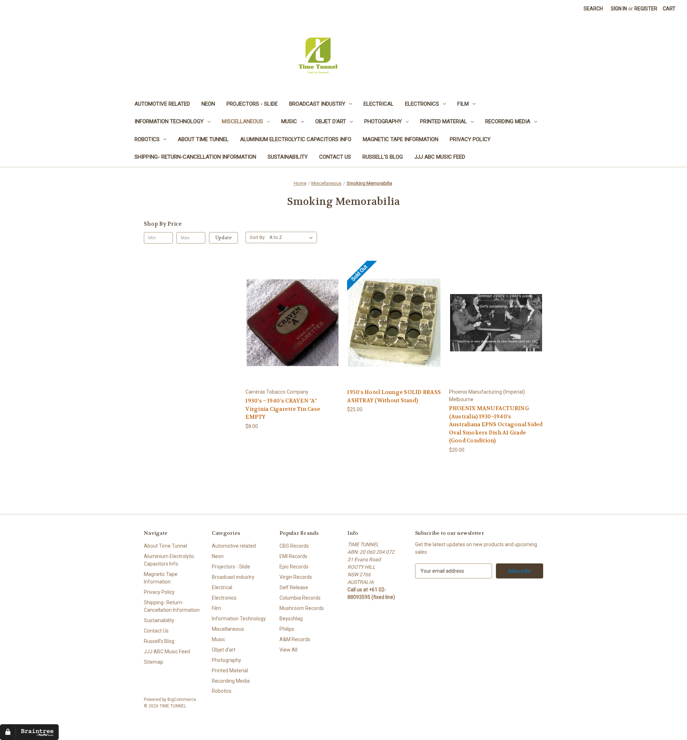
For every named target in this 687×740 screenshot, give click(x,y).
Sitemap (153, 662)
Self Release (293, 587)
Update (223, 238)
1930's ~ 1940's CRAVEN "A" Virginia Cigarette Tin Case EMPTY (282, 409)
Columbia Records (300, 598)
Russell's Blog (382, 157)
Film (463, 104)
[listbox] (292, 237)
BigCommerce (181, 699)
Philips (286, 629)
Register (645, 8)
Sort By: (257, 237)
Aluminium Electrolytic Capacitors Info (295, 139)
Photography (383, 121)
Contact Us (335, 157)
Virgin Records (295, 577)
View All (288, 650)
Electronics (422, 104)
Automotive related (162, 104)
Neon (208, 104)
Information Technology (169, 121)
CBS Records (294, 546)
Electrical (379, 104)
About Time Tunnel (203, 139)
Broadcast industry (317, 104)
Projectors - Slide (252, 104)
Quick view (292, 316)
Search (593, 8)
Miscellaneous (242, 121)
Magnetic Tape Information (400, 139)
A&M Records (294, 639)
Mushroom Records (301, 608)
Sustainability (288, 157)
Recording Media (507, 121)
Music (289, 121)
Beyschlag (291, 618)
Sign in (619, 8)
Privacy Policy (470, 139)
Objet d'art (330, 121)
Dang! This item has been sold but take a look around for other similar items (394, 329)
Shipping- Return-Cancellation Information (195, 157)
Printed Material (443, 121)
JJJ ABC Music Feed (439, 157)
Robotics (147, 139)
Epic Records (293, 567)
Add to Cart (293, 329)
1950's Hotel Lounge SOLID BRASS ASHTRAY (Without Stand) (394, 396)
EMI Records (293, 556)
